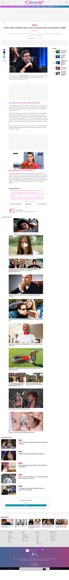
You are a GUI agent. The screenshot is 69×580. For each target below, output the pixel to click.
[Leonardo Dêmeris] (27, 38)
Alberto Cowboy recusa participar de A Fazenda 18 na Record (48, 527)
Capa (2, 22)
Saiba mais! (35, 211)
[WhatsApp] (4, 55)
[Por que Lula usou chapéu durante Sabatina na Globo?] (58, 57)
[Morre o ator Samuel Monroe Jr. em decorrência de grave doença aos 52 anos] (8, 478)
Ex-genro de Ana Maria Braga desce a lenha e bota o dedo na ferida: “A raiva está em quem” (28, 195)
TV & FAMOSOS (10, 532)
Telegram (30, 204)
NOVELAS (23, 532)
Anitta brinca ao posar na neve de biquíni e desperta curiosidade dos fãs (24, 102)
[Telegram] (4, 57)
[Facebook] (4, 50)
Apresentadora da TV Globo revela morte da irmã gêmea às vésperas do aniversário (64, 73)
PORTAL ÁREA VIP (52, 532)
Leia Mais (40, 569)
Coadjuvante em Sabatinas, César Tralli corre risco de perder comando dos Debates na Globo (64, 63)
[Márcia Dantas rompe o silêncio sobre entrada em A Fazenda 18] (8, 467)
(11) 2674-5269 (34, 566)
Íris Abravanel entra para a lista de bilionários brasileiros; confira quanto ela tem (27, 190)
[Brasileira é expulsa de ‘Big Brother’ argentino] (8, 455)
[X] (4, 52)
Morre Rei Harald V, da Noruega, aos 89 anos (64, 68)
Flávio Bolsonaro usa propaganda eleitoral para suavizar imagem (61, 527)
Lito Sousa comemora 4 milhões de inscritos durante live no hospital (31, 489)
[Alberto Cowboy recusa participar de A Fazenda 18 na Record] (8, 444)
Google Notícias (43, 204)
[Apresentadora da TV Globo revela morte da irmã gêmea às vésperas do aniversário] (58, 74)
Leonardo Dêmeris (31, 38)
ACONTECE (37, 532)
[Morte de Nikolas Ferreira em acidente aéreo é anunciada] (58, 53)
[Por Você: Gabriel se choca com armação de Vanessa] (7, 522)
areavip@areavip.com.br (34, 564)
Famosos (4, 22)
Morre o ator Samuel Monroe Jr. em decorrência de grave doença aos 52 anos (33, 477)
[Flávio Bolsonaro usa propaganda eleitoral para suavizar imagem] (62, 522)
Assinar (25, 505)
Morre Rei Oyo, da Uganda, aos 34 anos (21, 527)
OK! (44, 569)
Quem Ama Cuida (31, 524)
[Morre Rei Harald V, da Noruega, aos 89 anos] (58, 69)
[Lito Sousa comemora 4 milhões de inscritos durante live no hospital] (8, 490)
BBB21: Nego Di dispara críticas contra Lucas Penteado (21, 170)
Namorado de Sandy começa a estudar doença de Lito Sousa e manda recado (27, 198)
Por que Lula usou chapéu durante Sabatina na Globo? (63, 56)
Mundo (16, 524)
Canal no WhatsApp (16, 204)
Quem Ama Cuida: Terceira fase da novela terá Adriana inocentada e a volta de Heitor (34, 527)
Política (57, 524)
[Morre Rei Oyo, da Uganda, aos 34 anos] (21, 522)
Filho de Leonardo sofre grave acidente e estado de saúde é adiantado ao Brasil (27, 197)
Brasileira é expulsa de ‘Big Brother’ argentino (31, 454)
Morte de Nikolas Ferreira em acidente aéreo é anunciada (64, 52)
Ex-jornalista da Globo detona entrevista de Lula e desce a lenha (24, 192)
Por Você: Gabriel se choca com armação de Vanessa (7, 527)
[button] (60, 2)
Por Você (3, 524)
